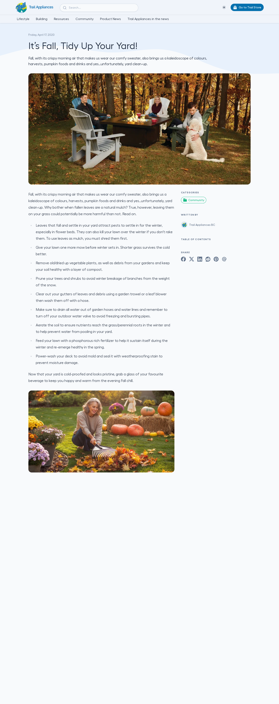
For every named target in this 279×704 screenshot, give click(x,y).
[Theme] (224, 7)
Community (196, 200)
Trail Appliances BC (202, 224)
